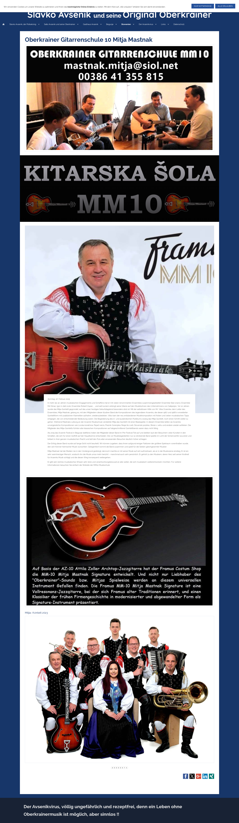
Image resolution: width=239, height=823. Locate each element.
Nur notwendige (202, 6)
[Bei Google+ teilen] (198, 776)
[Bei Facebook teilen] (185, 776)
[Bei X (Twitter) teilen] (192, 776)
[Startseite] (3, 24)
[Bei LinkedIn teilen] (205, 776)
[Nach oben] (119, 784)
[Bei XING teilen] (211, 776)
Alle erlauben (225, 6)
